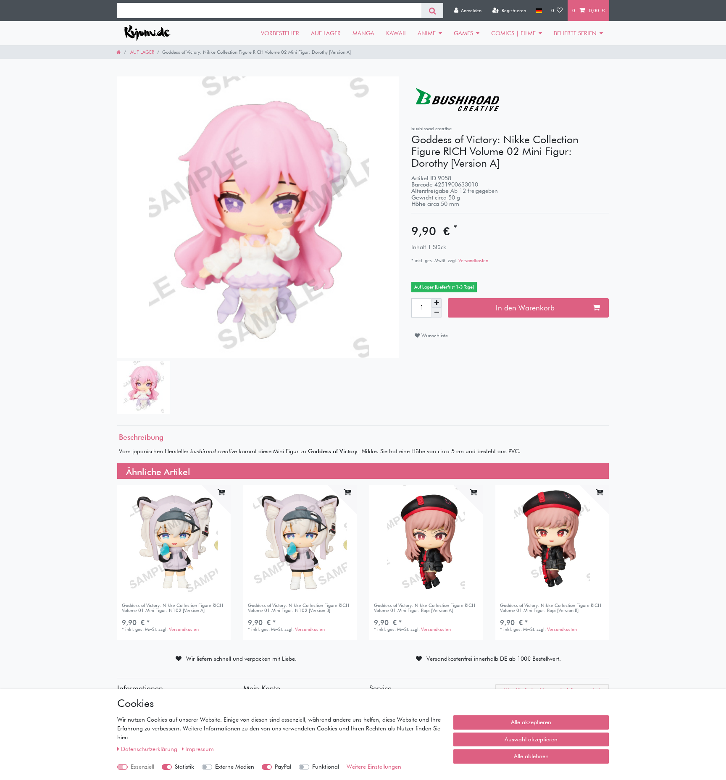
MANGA (363, 33)
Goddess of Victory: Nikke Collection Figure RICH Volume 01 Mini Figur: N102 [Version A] (172, 608)
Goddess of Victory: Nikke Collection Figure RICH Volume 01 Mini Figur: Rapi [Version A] (424, 608)
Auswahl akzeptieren (531, 739)
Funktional (325, 766)
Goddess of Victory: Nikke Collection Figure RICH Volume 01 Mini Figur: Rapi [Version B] (550, 608)
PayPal (283, 766)
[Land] (538, 10)
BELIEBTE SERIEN (575, 33)
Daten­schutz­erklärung (150, 749)
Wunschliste (434, 335)
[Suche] (432, 10)
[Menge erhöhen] (436, 303)
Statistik (184, 766)
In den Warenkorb (525, 307)
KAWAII (396, 33)
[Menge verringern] (436, 313)
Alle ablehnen (531, 756)
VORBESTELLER (280, 33)
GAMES (463, 33)
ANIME (427, 33)
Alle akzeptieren (531, 722)
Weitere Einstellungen (374, 766)
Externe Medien (234, 766)
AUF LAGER (326, 33)
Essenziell (142, 766)
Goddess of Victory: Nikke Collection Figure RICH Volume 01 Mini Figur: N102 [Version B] (298, 608)
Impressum (199, 749)
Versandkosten (472, 260)
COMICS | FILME (513, 33)
